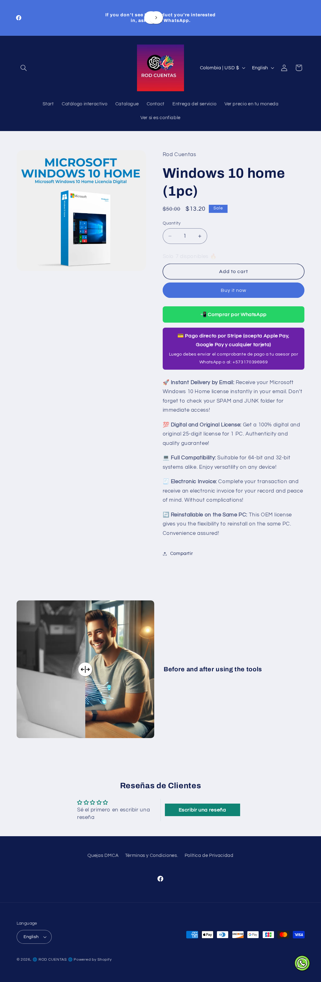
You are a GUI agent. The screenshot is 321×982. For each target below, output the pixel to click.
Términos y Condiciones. (151, 855)
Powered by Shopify (93, 959)
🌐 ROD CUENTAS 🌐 (52, 959)
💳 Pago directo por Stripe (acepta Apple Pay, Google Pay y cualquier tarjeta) (233, 348)
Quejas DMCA (102, 855)
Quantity (172, 223)
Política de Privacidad (209, 855)
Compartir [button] (181, 553)
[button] (24, 68)
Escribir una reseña (202, 809)
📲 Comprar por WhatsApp (233, 314)
